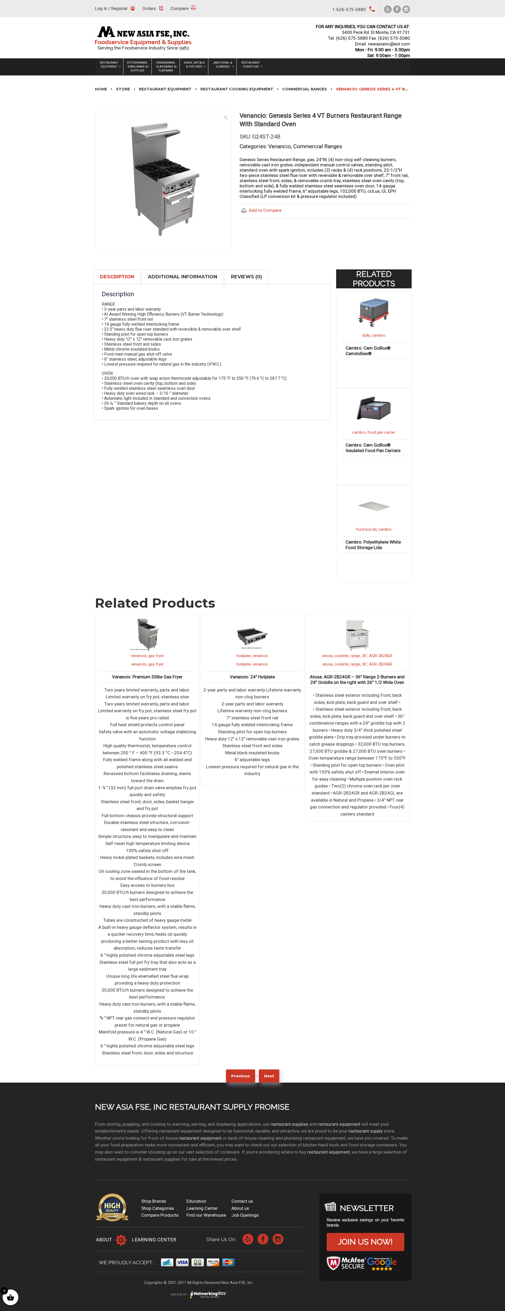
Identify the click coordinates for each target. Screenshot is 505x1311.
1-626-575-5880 (349, 9)
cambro (378, 335)
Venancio (279, 146)
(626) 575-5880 (352, 38)
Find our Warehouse (206, 1215)
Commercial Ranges (304, 89)
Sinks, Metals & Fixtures (194, 64)
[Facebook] (397, 9)
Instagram (277, 1239)
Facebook (262, 1239)
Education (196, 1201)
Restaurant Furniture (250, 64)
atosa (223, 655)
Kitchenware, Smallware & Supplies (137, 66)
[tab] (117, 277)
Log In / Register (111, 8)
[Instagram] (406, 9)
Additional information (182, 277)
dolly (366, 335)
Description (117, 277)
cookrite (236, 655)
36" (259, 655)
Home (101, 89)
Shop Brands (153, 1201)
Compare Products (160, 1215)
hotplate (139, 655)
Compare (179, 8)
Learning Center (202, 1208)
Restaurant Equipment (109, 64)
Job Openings (245, 1215)
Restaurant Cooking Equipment (236, 89)
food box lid (366, 529)
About (104, 1240)
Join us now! (365, 1241)
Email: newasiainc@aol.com (382, 44)
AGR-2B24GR (275, 655)
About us (240, 1208)
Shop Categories (157, 1208)
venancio (155, 655)
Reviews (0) (246, 277)
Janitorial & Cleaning (222, 64)
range (250, 655)
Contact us (242, 1201)
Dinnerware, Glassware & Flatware (166, 66)
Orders (149, 8)
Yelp (248, 1239)
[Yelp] (388, 9)
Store (123, 89)
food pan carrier (381, 432)
